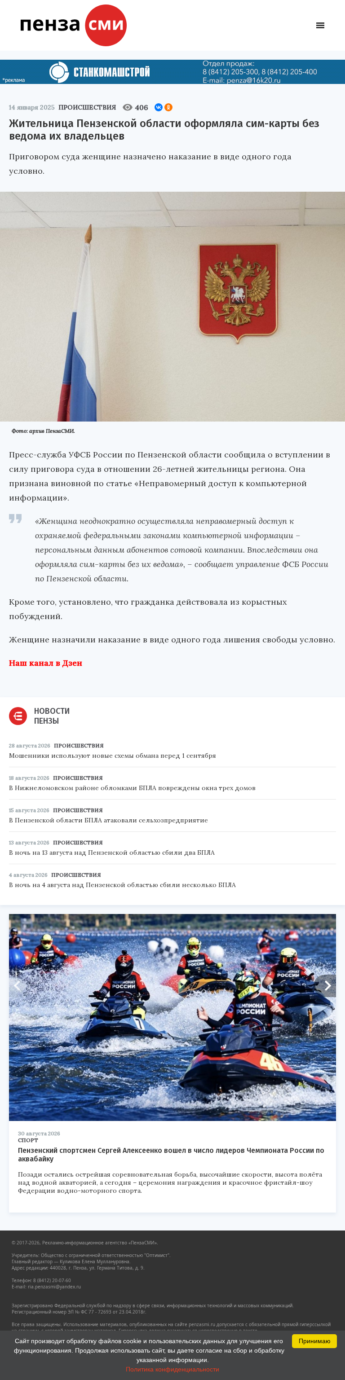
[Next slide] (325, 986)
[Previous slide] (20, 986)
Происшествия (87, 107)
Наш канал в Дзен (45, 663)
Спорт (28, 1140)
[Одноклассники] (168, 107)
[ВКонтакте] (159, 107)
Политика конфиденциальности (172, 1369)
